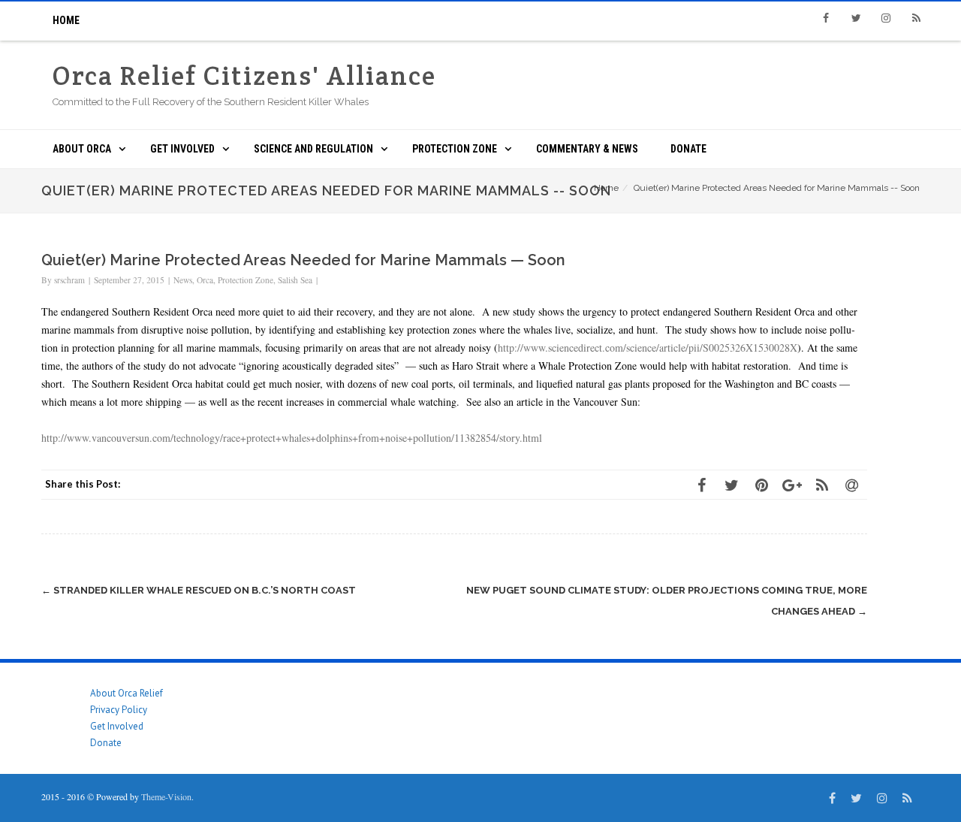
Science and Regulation (313, 149)
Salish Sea (295, 280)
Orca (205, 280)
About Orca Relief (126, 693)
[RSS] (916, 18)
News (182, 280)
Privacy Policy (118, 709)
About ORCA (82, 149)
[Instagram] (886, 18)
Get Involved (182, 149)
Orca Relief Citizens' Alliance (244, 75)
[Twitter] (856, 18)
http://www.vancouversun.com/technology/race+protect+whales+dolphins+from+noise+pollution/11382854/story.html (291, 438)
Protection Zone (454, 149)
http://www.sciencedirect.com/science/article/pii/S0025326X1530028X (647, 347)
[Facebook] (826, 18)
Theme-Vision (166, 796)
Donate (688, 149)
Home (66, 20)
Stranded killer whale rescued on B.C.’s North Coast (198, 590)
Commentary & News (587, 149)
